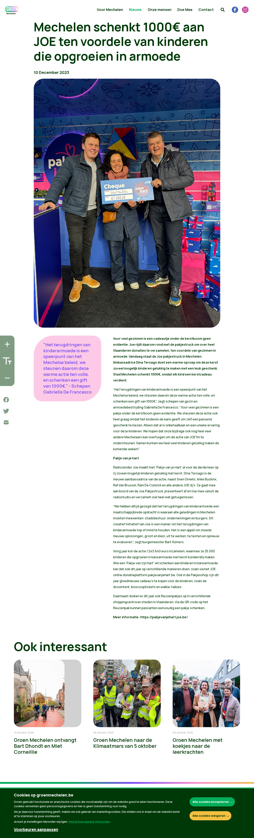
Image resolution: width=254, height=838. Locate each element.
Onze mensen (159, 9)
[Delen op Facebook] (6, 400)
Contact (206, 9)
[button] (223, 9)
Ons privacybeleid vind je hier (89, 821)
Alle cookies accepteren (210, 802)
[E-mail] (6, 422)
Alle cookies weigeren (208, 816)
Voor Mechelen (110, 9)
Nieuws (135, 9)
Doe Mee (184, 9)
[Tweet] (6, 411)
